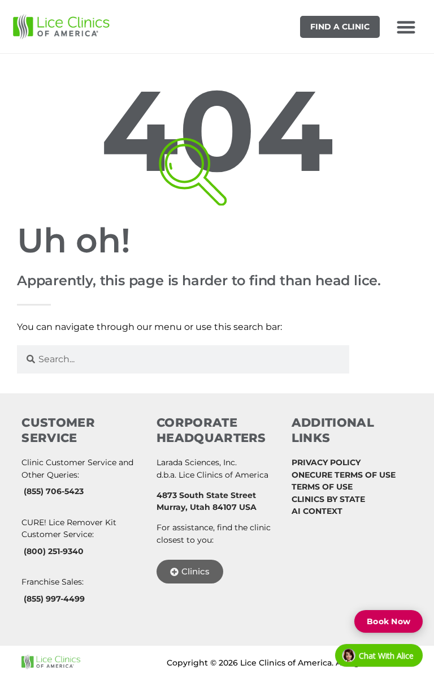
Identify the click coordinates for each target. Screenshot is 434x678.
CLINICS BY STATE (328, 499)
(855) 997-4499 (54, 599)
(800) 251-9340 (54, 551)
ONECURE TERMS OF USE (344, 475)
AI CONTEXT (317, 511)
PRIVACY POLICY (326, 462)
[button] (406, 27)
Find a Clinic (340, 27)
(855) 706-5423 (54, 491)
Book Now (388, 621)
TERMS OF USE (322, 487)
